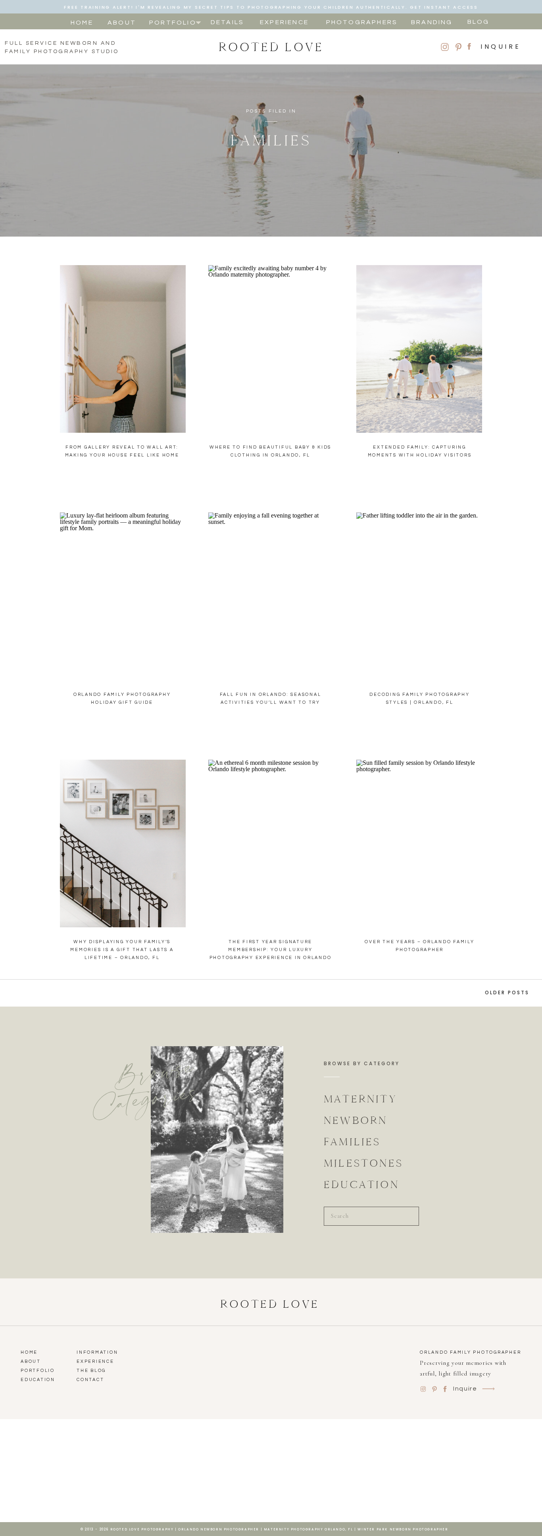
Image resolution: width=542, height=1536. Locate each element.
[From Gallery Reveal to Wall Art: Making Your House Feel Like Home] (123, 349)
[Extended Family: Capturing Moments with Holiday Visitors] (419, 349)
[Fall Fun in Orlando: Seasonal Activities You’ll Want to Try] (271, 596)
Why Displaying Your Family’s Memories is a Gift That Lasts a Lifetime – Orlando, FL (121, 950)
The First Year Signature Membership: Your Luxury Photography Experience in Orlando (270, 950)
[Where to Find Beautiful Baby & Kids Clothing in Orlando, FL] (271, 349)
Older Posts (507, 992)
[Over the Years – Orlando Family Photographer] (419, 843)
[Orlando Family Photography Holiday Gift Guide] (123, 596)
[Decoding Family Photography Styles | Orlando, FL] (419, 596)
